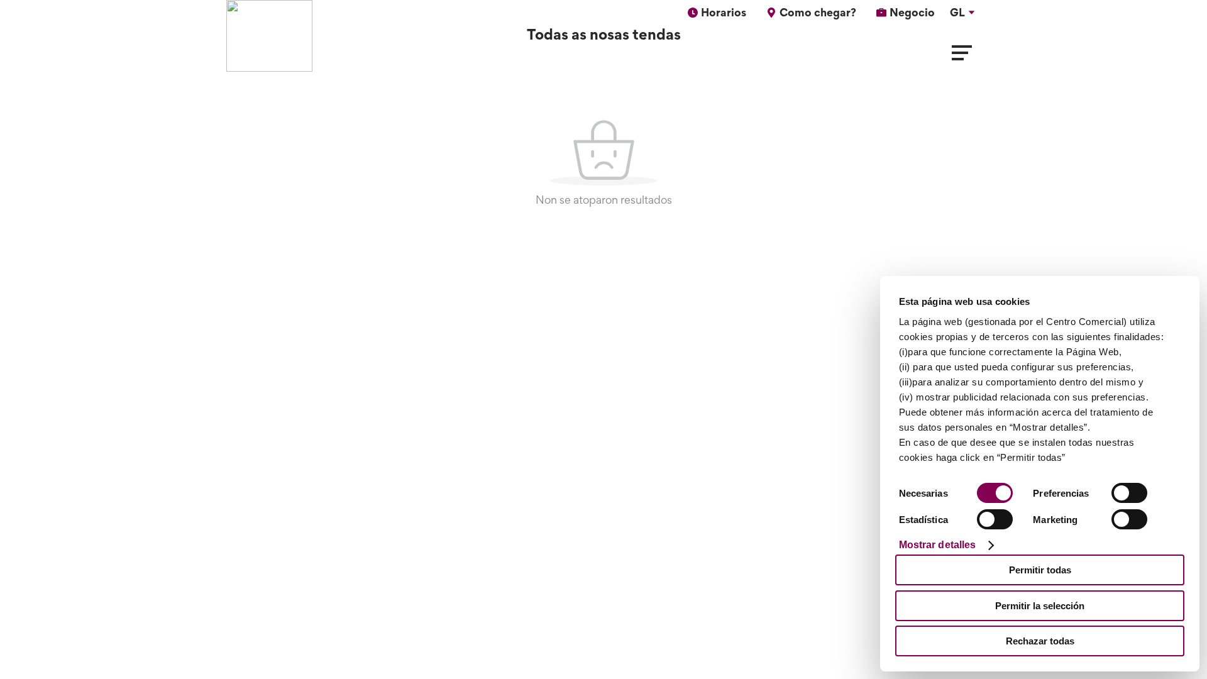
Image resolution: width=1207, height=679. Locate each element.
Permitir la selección (1039, 605)
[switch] (1129, 493)
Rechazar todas (1040, 641)
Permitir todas (1040, 570)
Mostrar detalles (937, 544)
